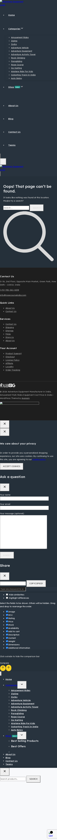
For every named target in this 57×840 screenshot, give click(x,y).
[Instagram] (7, 386)
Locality (9, 366)
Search (33, 779)
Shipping (10, 327)
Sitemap (10, 331)
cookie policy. (39, 459)
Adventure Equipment (21, 51)
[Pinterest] (10, 386)
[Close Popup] (4, 424)
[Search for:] (16, 208)
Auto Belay (16, 78)
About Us (13, 105)
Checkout (10, 357)
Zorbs (14, 44)
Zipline (14, 41)
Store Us (10, 337)
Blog (10, 118)
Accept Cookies (11, 466)
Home (11, 15)
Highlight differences (18, 598)
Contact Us (14, 132)
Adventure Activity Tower (23, 54)
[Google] (13, 386)
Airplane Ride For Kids (22, 71)
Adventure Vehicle (20, 47)
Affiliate (9, 363)
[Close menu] (1, 673)
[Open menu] (3, 161)
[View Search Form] (0, 156)
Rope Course (17, 64)
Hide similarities (16, 594)
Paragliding (16, 61)
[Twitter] (3, 386)
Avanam (26, 398)
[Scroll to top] (3, 668)
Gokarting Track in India (23, 75)
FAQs (8, 334)
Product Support (14, 353)
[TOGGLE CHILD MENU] (22, 685)
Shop (11, 736)
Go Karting (16, 68)
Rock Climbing (18, 58)
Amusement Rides (20, 37)
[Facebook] (1, 386)
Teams (12, 145)
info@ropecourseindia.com (13, 295)
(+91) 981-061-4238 (9, 290)
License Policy (13, 360)
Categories (11, 685)
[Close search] (4, 772)
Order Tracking (13, 370)
